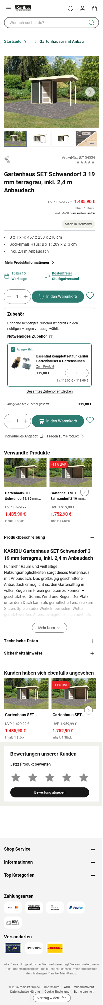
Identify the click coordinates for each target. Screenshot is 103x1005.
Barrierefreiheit (84, 991)
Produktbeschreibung (24, 537)
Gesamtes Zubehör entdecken (49, 391)
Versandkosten (80, 964)
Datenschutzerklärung (25, 991)
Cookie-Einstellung (57, 991)
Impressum (52, 987)
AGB (67, 987)
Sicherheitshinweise (23, 653)
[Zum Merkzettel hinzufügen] (90, 296)
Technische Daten (21, 640)
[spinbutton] (17, 297)
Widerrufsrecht (84, 987)
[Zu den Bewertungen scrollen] (85, 162)
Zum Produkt (45, 366)
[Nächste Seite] (91, 139)
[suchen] (92, 23)
